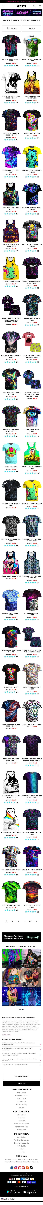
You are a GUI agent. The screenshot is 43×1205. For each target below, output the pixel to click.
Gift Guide (21, 1146)
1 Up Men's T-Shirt (11, 466)
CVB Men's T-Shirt (11, 687)
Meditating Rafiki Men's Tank (32, 467)
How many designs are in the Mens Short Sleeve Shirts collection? (19, 1059)
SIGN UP (21, 1084)
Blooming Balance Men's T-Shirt (11, 759)
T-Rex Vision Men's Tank (11, 833)
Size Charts (21, 1098)
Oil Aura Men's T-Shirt (11, 870)
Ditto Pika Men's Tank (11, 281)
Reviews (21, 1118)
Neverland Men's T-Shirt (32, 319)
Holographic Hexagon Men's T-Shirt (31, 540)
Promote (21, 1121)
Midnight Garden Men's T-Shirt (32, 208)
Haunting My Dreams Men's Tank (11, 796)
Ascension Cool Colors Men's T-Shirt (32, 796)
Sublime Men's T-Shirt (11, 905)
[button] (3, 6)
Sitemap (16, 1173)
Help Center (21, 1092)
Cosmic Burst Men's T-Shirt (11, 171)
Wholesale (21, 1129)
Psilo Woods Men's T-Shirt (11, 60)
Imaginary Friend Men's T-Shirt (32, 171)
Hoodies (21, 1152)
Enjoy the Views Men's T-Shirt (11, 393)
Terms (27, 1173)
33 (30, 921)
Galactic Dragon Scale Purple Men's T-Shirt (32, 759)
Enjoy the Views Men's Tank (11, 208)
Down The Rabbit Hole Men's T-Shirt (31, 282)
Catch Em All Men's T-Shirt (32, 688)
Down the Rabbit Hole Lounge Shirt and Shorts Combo (11, 320)
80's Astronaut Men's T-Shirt (11, 356)
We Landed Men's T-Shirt (32, 614)
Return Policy (21, 1104)
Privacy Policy (22, 1173)
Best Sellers (21, 1137)
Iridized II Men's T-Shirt (32, 724)
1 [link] (6, 921)
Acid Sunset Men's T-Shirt (31, 906)
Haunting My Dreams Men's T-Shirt (11, 97)
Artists (21, 1149)
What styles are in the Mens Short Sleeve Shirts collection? (17, 1049)
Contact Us (21, 1101)
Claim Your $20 (21, 1126)
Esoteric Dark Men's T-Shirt (11, 540)
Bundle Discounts (21, 1143)
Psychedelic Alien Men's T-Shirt (11, 651)
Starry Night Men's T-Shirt (11, 614)
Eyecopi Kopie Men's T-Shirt (32, 430)
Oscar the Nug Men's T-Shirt (32, 60)
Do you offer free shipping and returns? (15, 1064)
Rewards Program (21, 1123)
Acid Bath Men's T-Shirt (32, 870)
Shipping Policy (21, 1095)
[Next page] (36, 921)
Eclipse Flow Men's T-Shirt (11, 504)
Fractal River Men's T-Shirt (31, 833)
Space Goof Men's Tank (11, 576)
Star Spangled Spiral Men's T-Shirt (11, 725)
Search (21, 1107)
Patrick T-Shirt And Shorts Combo (32, 356)
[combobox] (21, 1199)
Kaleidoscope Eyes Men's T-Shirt (11, 430)
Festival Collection (21, 1140)
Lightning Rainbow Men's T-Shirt (11, 134)
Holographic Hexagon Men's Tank (31, 577)
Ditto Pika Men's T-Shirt (32, 503)
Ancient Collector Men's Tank (11, 245)
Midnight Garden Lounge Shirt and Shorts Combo (31, 394)
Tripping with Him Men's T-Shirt (32, 245)
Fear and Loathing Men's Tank (32, 97)
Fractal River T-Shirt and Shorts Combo (32, 651)
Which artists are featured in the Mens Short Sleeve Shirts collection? (18, 1043)
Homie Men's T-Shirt (32, 133)
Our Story (21, 1115)
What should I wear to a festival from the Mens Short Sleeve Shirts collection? (19, 1054)
